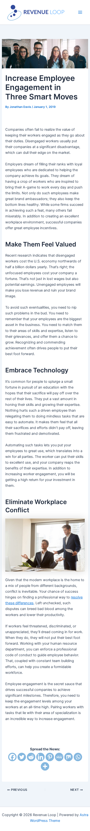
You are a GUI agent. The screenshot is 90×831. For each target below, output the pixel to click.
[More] (45, 766)
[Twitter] (22, 757)
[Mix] (68, 757)
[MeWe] (59, 757)
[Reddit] (31, 757)
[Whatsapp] (78, 757)
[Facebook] (12, 757)
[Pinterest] (50, 757)
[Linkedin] (40, 757)
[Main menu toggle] (80, 12)
